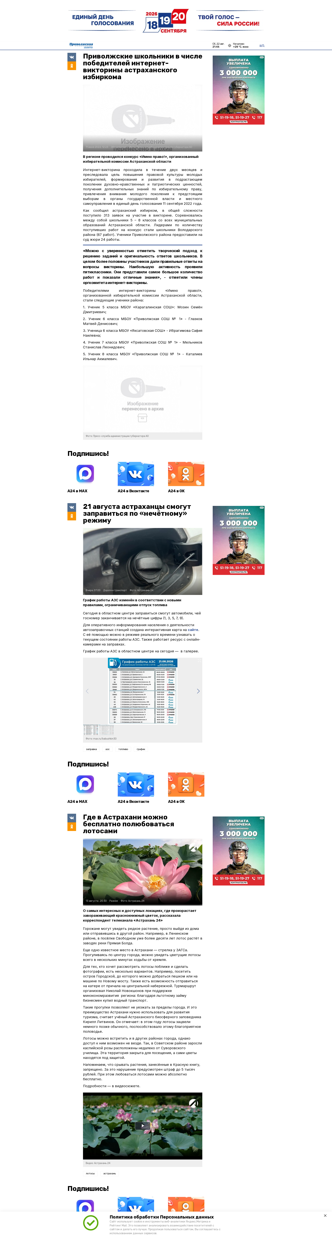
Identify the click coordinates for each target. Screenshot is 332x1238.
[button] (198, 691)
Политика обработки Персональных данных (162, 1217)
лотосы (90, 1173)
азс (107, 749)
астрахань (109, 1173)
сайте (193, 630)
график (141, 749)
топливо (123, 749)
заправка (91, 749)
